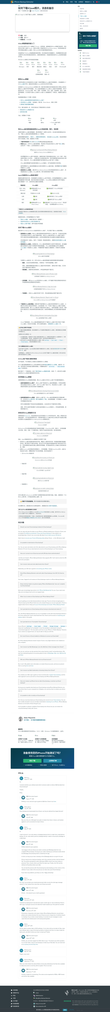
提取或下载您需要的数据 (27, 104)
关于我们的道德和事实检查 (38, 720)
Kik (65, 653)
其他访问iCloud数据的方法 (27, 110)
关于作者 (26, 720)
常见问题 (82, 23)
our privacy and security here (30, 944)
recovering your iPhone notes (44, 568)
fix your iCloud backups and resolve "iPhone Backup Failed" (49, 604)
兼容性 (81, 28)
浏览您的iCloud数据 (26, 102)
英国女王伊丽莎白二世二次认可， (34, 517)
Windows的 (36, 142)
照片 (27, 137)
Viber (21, 655)
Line (58, 653)
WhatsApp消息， (55, 137)
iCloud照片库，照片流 (33, 399)
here (27, 666)
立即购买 (80, 2)
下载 (75, 2)
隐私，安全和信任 (84, 26)
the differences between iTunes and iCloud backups (37, 533)
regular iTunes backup (55, 675)
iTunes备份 (22, 84)
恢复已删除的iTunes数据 (50, 364)
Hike (55, 653)
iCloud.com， (27, 416)
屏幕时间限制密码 (40, 137)
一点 (22, 350)
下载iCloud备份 (24, 219)
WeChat (62, 653)
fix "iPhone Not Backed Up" (45, 590)
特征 (67, 2)
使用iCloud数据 (83, 11)
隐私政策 (72, 1009)
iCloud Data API (41, 512)
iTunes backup (57, 700)
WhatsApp (50, 653)
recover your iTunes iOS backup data (35, 538)
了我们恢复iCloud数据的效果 (42, 371)
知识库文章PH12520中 (59, 348)
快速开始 (82, 8)
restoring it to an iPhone (52, 702)
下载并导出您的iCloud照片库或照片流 (30, 221)
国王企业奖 (74, 990)
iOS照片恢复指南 (52, 506)
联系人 (32, 137)
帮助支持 (87, 2)
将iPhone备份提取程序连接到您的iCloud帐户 (32, 100)
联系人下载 (43, 399)
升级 (60, 166)
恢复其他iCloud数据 (84, 18)
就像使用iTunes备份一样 (54, 324)
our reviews (75, 1004)
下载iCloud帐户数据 (25, 223)
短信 (48, 137)
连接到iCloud (83, 13)
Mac (31, 142)
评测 (71, 2)
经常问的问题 (23, 112)
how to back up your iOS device (53, 535)
